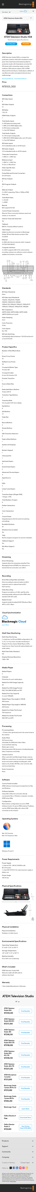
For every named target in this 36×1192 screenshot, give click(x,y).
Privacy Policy (13, 1181)
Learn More (5, 625)
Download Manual (7, 78)
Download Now (25, 1117)
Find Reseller (11, 44)
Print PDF (26, 44)
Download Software (20, 78)
